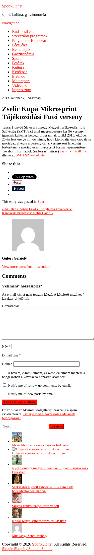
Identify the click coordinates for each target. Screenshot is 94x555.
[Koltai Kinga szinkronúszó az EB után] (17, 517)
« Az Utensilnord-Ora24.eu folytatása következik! (37, 209)
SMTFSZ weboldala (30, 155)
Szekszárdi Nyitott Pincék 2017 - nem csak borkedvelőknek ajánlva (42, 489)
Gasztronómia (23, 54)
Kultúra (18, 67)
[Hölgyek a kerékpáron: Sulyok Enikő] (40, 449)
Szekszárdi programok (29, 36)
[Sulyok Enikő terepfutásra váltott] (17, 502)
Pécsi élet (19, 45)
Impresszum (21, 90)
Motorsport (21, 81)
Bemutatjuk (21, 49)
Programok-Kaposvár (29, 40)
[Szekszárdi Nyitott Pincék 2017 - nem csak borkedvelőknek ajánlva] (17, 483)
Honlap (7, 364)
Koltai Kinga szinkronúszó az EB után (39, 521)
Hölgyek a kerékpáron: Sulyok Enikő (38, 453)
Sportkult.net (12, 6)
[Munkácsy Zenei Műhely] (17, 532)
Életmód (18, 76)
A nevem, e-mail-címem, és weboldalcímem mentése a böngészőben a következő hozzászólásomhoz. (43, 375)
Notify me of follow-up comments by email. (39, 385)
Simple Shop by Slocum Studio (27, 549)
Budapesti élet (23, 31)
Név (6, 346)
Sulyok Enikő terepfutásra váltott (35, 506)
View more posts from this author (26, 267)
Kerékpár (19, 72)
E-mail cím (11, 355)
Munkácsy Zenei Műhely (29, 536)
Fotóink (18, 63)
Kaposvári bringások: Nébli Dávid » (27, 213)
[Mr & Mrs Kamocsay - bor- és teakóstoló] (17, 441)
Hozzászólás (10, 306)
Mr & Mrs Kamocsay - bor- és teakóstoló (41, 445)
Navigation (11, 23)
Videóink (19, 85)
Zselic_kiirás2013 (71, 151)
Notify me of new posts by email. (32, 394)
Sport (16, 58)
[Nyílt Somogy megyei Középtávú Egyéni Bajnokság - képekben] (17, 464)
